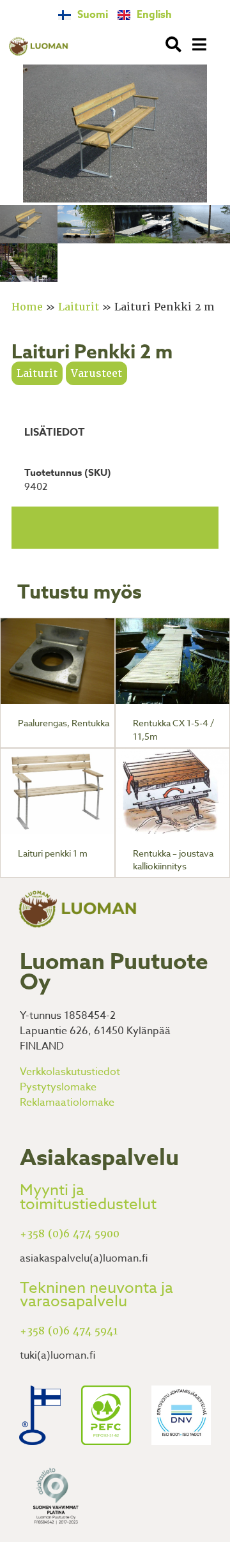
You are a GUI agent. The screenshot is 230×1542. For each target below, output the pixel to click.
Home (27, 307)
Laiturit (78, 307)
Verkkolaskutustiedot (70, 1072)
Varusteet (96, 373)
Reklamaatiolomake (67, 1102)
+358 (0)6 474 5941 (69, 1331)
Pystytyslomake (58, 1087)
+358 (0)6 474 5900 (69, 1233)
